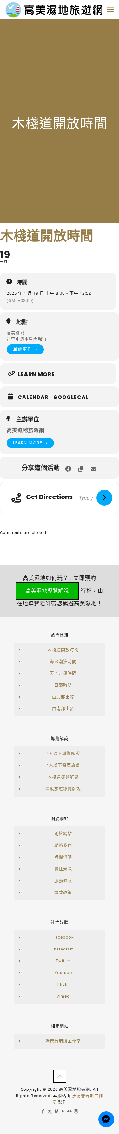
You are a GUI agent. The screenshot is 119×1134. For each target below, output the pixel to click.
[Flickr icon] (69, 1111)
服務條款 (63, 880)
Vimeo (63, 996)
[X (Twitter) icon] (49, 1111)
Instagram (63, 949)
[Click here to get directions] (104, 498)
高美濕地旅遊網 (25, 430)
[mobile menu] (110, 9)
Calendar (33, 397)
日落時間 (63, 685)
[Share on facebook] (68, 467)
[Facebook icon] (43, 1111)
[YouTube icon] (63, 1111)
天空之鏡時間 (63, 673)
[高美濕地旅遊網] (54, 9)
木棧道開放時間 (63, 649)
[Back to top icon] (59, 1076)
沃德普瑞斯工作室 (63, 1041)
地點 (22, 322)
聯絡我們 (63, 845)
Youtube (63, 972)
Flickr (63, 984)
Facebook (63, 937)
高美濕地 (15, 333)
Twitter (63, 960)
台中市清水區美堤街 (27, 338)
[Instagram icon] (76, 1111)
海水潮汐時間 (63, 661)
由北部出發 (63, 696)
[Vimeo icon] (56, 1111)
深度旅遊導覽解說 (63, 788)
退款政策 (63, 892)
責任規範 (63, 868)
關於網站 (63, 833)
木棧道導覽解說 (63, 777)
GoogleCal (71, 397)
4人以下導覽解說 (63, 753)
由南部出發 (63, 708)
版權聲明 (63, 857)
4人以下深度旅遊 (63, 765)
